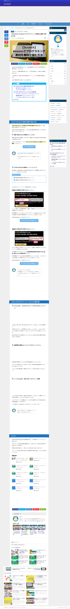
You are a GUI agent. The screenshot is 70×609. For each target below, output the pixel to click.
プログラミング (20, 31)
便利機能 (59, 105)
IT (12, 544)
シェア (6, 32)
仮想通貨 (60, 113)
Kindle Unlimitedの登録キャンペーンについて (24, 89)
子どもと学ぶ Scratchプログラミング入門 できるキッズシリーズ (27, 93)
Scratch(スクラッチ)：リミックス (40, 458)
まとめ (16, 99)
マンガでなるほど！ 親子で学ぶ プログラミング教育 (25, 97)
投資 (57, 76)
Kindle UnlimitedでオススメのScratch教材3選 (25, 91)
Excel (58, 103)
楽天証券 (53, 115)
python (58, 68)
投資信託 (61, 109)
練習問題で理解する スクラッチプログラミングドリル (25, 95)
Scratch (12, 31)
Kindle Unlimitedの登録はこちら (30, 220)
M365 (53, 121)
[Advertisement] (35, 14)
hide (18, 83)
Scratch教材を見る (30, 146)
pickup (53, 111)
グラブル (54, 113)
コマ (20, 516)
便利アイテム (54, 107)
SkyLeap (54, 117)
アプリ (59, 117)
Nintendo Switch (54, 109)
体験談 (58, 81)
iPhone (53, 103)
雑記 (57, 78)
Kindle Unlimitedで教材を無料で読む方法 (24, 86)
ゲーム (57, 73)
